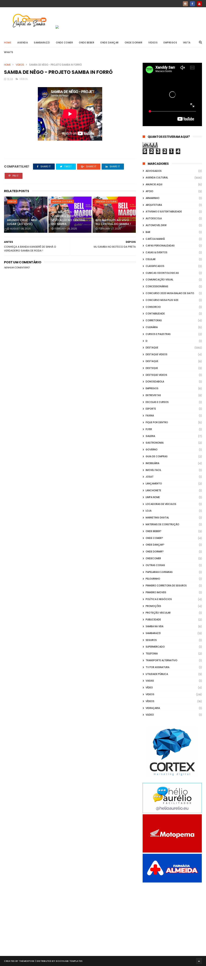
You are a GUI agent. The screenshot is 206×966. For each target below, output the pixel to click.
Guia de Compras (157, 456)
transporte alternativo (161, 660)
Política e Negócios (159, 599)
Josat (149, 476)
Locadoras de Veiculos (161, 504)
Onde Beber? (153, 531)
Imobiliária (152, 463)
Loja (148, 510)
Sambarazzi (42, 42)
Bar (148, 232)
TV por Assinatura (157, 667)
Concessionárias (157, 286)
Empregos (170, 42)
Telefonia (152, 653)
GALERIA (150, 436)
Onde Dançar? (155, 544)
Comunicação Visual (159, 279)
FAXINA (150, 415)
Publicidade (153, 619)
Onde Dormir (133, 42)
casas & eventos (156, 252)
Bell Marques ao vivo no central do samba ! (113, 222)
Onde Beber (86, 42)
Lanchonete (153, 490)
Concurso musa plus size (162, 300)
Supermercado (155, 646)
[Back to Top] (199, 961)
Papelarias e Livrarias (159, 572)
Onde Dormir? (155, 551)
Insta (187, 42)
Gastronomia (155, 442)
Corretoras (154, 320)
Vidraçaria (153, 708)
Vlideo (150, 714)
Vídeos (150, 701)
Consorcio (153, 307)
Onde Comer (64, 42)
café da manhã (155, 239)
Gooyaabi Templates (69, 961)
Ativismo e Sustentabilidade (164, 211)
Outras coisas (155, 565)
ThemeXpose (27, 961)
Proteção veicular (158, 612)
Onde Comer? (154, 538)
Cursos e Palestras (158, 334)
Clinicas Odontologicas (162, 273)
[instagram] (185, 3)
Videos (153, 42)
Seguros (151, 640)
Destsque (152, 368)
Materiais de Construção (162, 524)
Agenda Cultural (62, 201)
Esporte (151, 408)
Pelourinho (153, 578)
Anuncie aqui (154, 184)
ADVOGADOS (154, 171)
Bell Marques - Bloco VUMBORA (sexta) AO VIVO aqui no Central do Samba (68, 218)
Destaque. (152, 361)
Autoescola (154, 218)
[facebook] (192, 3)
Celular (151, 259)
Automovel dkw (156, 225)
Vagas (150, 680)
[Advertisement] (172, 915)
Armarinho (153, 198)
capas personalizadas (160, 245)
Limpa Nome (153, 497)
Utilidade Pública (157, 674)
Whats (8, 52)
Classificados (155, 266)
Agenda (22, 42)
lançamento (154, 483)
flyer (149, 429)
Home (7, 42)
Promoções (153, 606)
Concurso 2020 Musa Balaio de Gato (170, 293)
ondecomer (153, 558)
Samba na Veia (154, 626)
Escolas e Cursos (157, 402)
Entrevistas (153, 395)
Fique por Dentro (157, 422)
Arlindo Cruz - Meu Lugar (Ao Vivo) (22, 222)
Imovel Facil (153, 470)
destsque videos (156, 375)
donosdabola (155, 381)
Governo (152, 449)
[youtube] (199, 3)
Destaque (152, 347)
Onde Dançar (109, 42)
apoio (149, 191)
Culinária (152, 327)
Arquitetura (154, 205)
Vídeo (149, 687)
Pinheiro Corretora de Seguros (166, 585)
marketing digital (157, 517)
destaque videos (156, 354)
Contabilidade (155, 313)
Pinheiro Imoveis (156, 592)
